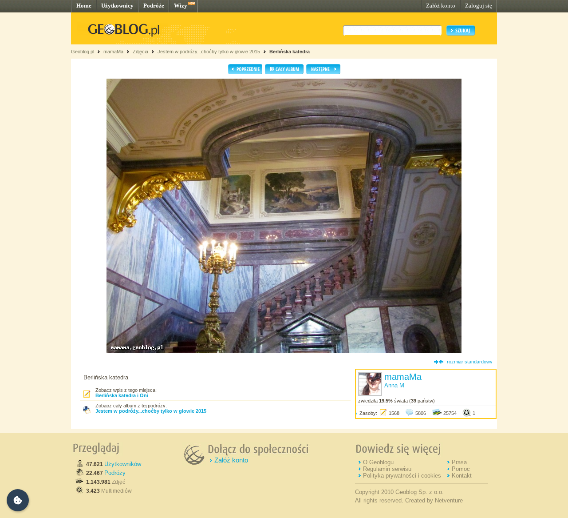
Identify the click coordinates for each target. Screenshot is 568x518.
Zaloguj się (478, 5)
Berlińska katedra (289, 51)
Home (83, 5)
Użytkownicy (117, 5)
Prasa (459, 462)
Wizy (180, 5)
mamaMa (113, 51)
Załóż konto (440, 5)
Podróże (153, 5)
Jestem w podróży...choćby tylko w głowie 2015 (209, 51)
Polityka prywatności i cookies (402, 475)
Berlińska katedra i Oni (121, 395)
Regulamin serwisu (387, 469)
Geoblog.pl (82, 51)
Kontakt (462, 475)
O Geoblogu (378, 462)
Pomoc (461, 469)
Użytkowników (122, 464)
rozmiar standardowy (470, 361)
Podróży (115, 473)
